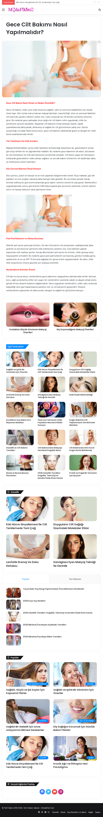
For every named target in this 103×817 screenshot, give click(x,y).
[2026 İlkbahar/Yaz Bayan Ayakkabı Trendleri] (13, 629)
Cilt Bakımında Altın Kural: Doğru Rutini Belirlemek (82, 449)
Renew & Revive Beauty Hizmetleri (17, 474)
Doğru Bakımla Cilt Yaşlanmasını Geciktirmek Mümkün (82, 422)
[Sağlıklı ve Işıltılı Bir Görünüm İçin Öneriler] (20, 359)
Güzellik (55, 812)
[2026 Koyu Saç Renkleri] (13, 605)
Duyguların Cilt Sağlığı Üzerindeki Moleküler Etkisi (82, 370)
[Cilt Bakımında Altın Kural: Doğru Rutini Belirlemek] (83, 437)
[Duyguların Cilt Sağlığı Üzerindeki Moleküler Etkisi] (83, 359)
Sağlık (90, 812)
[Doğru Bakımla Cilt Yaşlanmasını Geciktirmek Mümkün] (83, 409)
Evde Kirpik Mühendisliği (81, 394)
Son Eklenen (75, 579)
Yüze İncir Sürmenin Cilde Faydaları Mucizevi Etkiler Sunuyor (50, 422)
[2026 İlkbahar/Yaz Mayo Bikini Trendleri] (13, 640)
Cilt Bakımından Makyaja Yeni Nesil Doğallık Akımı (50, 449)
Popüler (26, 579)
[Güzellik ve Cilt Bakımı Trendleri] (20, 437)
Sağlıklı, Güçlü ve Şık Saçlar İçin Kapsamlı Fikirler (25, 691)
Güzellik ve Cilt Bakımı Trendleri (16, 449)
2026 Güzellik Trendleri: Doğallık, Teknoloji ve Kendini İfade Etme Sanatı (50, 475)
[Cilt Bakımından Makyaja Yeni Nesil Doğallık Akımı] (51, 437)
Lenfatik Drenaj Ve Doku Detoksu (18, 396)
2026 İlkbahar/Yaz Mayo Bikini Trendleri (42, 636)
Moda (63, 812)
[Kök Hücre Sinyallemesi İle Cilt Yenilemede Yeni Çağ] (51, 359)
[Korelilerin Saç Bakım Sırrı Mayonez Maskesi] (20, 409)
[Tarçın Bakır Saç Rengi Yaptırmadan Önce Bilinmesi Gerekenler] (13, 593)
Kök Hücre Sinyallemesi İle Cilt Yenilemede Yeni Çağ (37, 2)
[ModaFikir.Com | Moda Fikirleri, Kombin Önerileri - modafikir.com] (21, 10)
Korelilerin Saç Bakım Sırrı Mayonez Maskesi (18, 421)
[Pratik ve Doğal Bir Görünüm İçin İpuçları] (83, 462)
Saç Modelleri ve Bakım (76, 812)
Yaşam (97, 812)
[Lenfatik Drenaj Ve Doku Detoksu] (20, 384)
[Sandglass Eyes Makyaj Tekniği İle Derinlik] (51, 384)
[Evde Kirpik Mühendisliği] (83, 384)
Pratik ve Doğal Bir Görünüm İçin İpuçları (83, 474)
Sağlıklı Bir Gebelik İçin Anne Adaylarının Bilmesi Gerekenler (25, 728)
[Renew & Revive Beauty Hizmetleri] (20, 462)
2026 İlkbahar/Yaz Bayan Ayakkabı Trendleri (44, 624)
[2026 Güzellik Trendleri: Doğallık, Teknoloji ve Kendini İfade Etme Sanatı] (51, 462)
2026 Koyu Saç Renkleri (34, 601)
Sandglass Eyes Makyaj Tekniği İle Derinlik (49, 396)
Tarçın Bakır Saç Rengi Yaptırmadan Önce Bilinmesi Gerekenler (53, 589)
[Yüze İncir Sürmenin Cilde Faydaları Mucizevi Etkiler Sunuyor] (51, 409)
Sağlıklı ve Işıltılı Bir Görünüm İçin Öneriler (17, 370)
